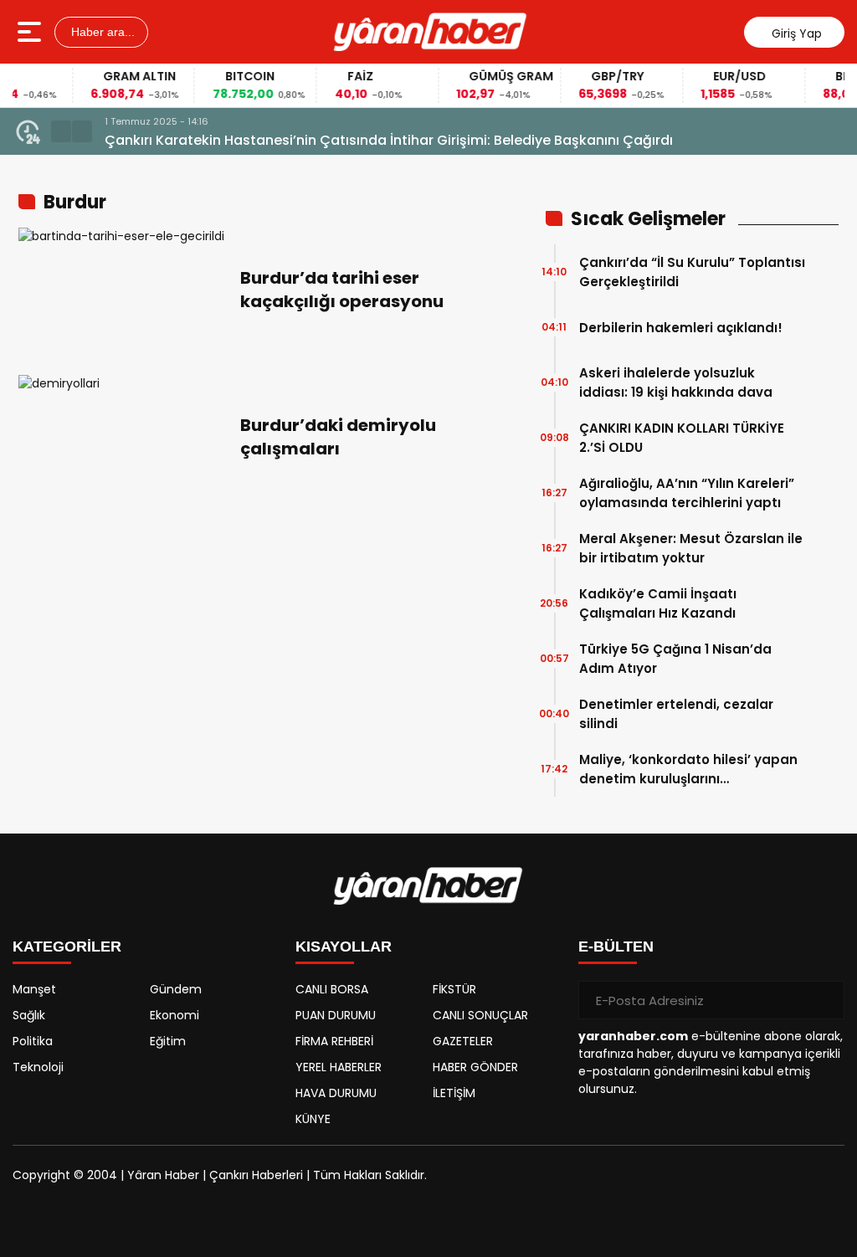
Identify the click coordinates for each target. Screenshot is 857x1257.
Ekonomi (174, 1015)
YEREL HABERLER (338, 1067)
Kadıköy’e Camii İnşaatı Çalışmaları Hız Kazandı (657, 603)
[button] (61, 131)
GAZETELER (463, 1041)
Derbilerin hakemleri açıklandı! (681, 327)
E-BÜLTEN (616, 946)
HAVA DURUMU (336, 1093)
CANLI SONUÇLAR (480, 1015)
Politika (33, 1041)
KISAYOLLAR (343, 946)
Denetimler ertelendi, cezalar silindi (676, 713)
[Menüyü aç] (31, 32)
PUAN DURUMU (335, 1015)
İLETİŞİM (454, 1093)
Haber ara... (101, 31)
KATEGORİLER (67, 946)
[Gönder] (825, 1000)
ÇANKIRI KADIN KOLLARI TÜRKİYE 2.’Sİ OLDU (681, 437)
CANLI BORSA (331, 989)
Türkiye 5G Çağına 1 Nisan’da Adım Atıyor (675, 658)
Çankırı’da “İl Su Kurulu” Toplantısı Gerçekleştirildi (692, 272)
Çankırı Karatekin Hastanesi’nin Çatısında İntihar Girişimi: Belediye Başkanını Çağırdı (389, 140)
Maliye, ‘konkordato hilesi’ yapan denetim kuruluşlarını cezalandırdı (688, 769)
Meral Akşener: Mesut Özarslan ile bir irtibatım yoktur (691, 548)
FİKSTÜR (454, 989)
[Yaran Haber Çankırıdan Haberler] (430, 32)
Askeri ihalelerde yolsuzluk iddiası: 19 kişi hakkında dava (675, 382)
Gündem (176, 989)
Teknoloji (38, 1067)
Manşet (34, 989)
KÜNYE (313, 1119)
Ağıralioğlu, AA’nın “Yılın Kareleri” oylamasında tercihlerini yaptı (686, 493)
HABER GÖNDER (475, 1067)
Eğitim (168, 1041)
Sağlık (29, 1015)
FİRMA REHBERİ (334, 1041)
